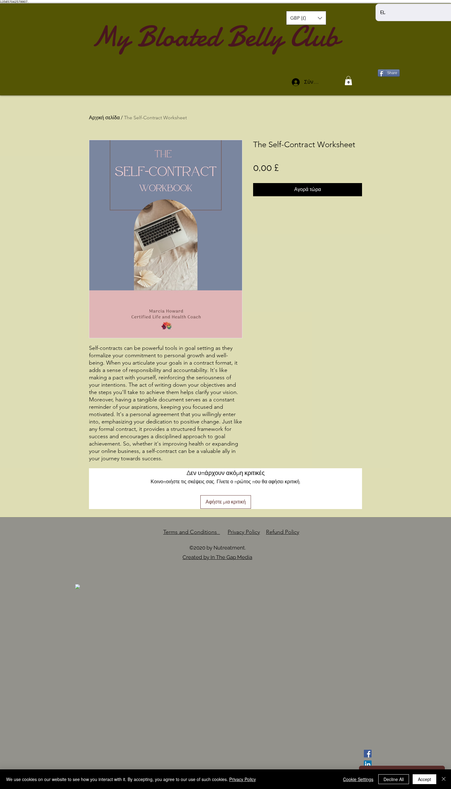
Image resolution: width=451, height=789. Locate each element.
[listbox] (306, 18)
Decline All (394, 779)
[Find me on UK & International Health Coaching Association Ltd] (77, 586)
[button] (306, 18)
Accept (424, 779)
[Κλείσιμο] (443, 779)
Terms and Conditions (191, 532)
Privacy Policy (244, 532)
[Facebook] (368, 753)
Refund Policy (282, 532)
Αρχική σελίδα (104, 118)
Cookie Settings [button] (358, 779)
